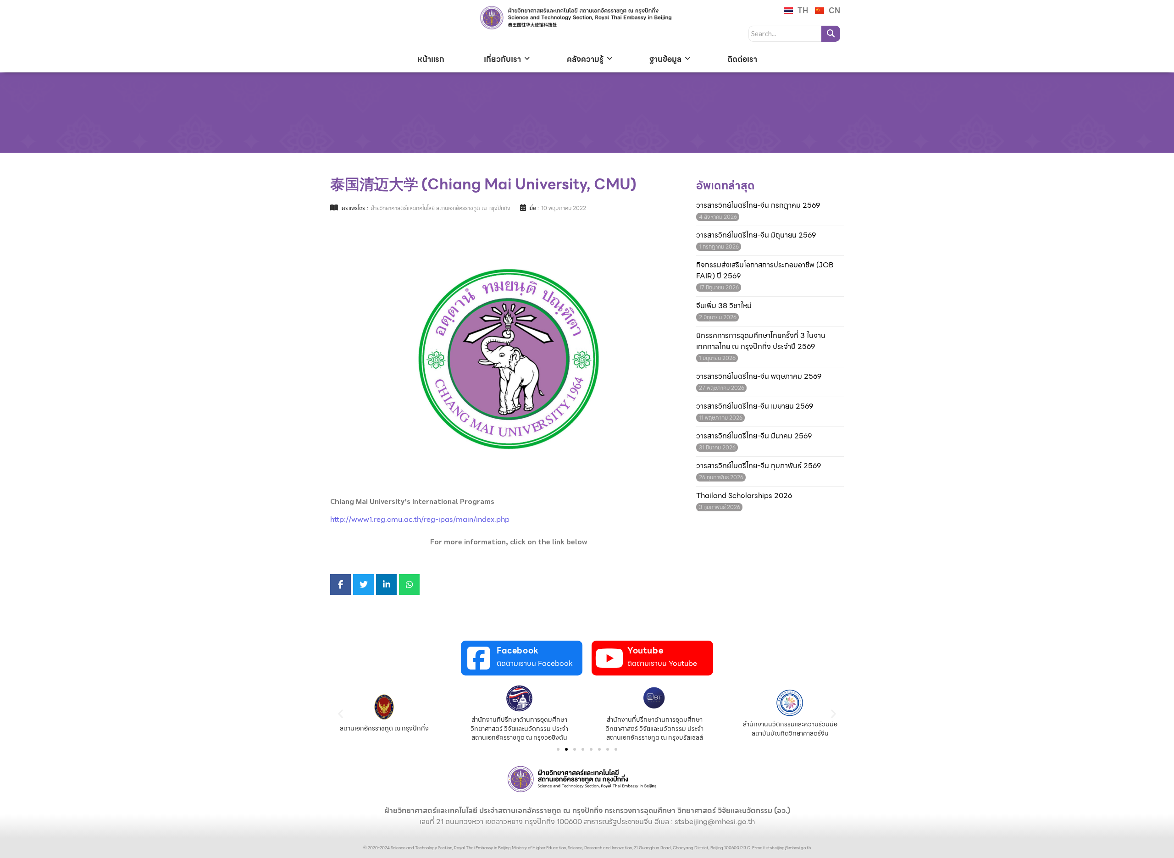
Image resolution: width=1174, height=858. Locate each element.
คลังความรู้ (585, 59)
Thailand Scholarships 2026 (744, 495)
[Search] (830, 34)
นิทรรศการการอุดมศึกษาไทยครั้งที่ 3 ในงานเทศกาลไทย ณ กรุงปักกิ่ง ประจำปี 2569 (760, 341)
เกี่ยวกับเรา (502, 59)
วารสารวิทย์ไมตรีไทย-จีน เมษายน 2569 (754, 406)
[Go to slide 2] (566, 749)
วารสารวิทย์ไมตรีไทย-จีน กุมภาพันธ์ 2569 (758, 465)
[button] (340, 713)
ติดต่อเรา (742, 59)
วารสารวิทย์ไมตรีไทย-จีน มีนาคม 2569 (754, 436)
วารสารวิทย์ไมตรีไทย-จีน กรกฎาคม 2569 (758, 205)
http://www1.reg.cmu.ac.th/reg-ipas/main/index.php (419, 519)
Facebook (518, 650)
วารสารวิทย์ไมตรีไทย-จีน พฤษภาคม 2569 (758, 376)
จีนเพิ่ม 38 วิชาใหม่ (724, 305)
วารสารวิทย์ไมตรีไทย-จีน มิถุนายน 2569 (756, 235)
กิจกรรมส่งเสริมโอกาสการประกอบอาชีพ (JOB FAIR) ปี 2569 (765, 271)
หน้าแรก (430, 59)
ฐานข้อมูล (665, 59)
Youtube (645, 650)
